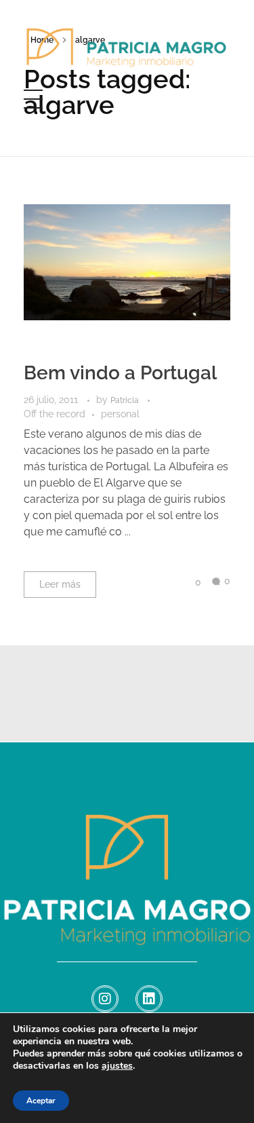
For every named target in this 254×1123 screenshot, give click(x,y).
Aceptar (41, 1100)
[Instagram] (105, 998)
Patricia (125, 400)
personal (120, 413)
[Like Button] (188, 582)
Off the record (54, 413)
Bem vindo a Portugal (120, 373)
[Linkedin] (149, 998)
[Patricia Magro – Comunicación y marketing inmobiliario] (127, 55)
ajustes (117, 1066)
